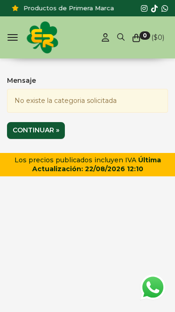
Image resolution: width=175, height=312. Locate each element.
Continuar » (36, 130)
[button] (121, 35)
